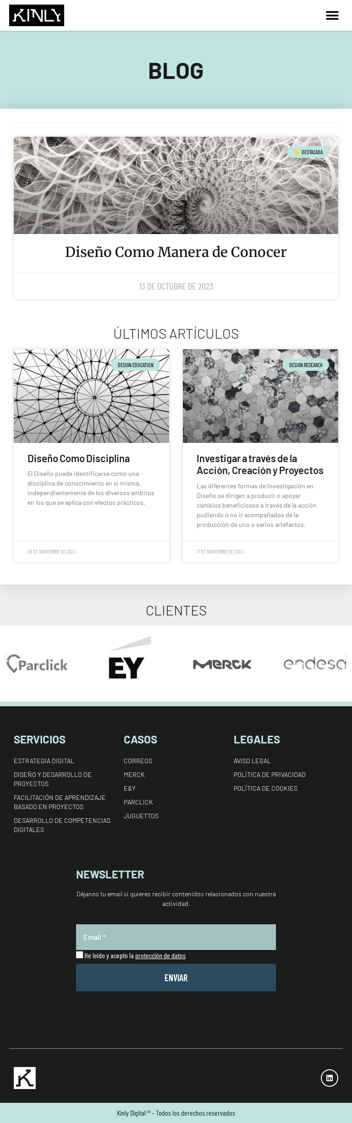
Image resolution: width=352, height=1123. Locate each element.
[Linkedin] (329, 1078)
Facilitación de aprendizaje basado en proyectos (60, 801)
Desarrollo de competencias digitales (62, 824)
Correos (138, 761)
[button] (332, 15)
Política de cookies (265, 788)
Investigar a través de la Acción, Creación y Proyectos (260, 464)
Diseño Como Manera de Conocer (176, 252)
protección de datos (160, 955)
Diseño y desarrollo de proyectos (53, 779)
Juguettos (141, 816)
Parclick (138, 802)
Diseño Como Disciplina (79, 458)
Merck (134, 774)
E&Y (130, 788)
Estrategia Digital (44, 761)
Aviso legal (252, 761)
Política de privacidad (270, 774)
